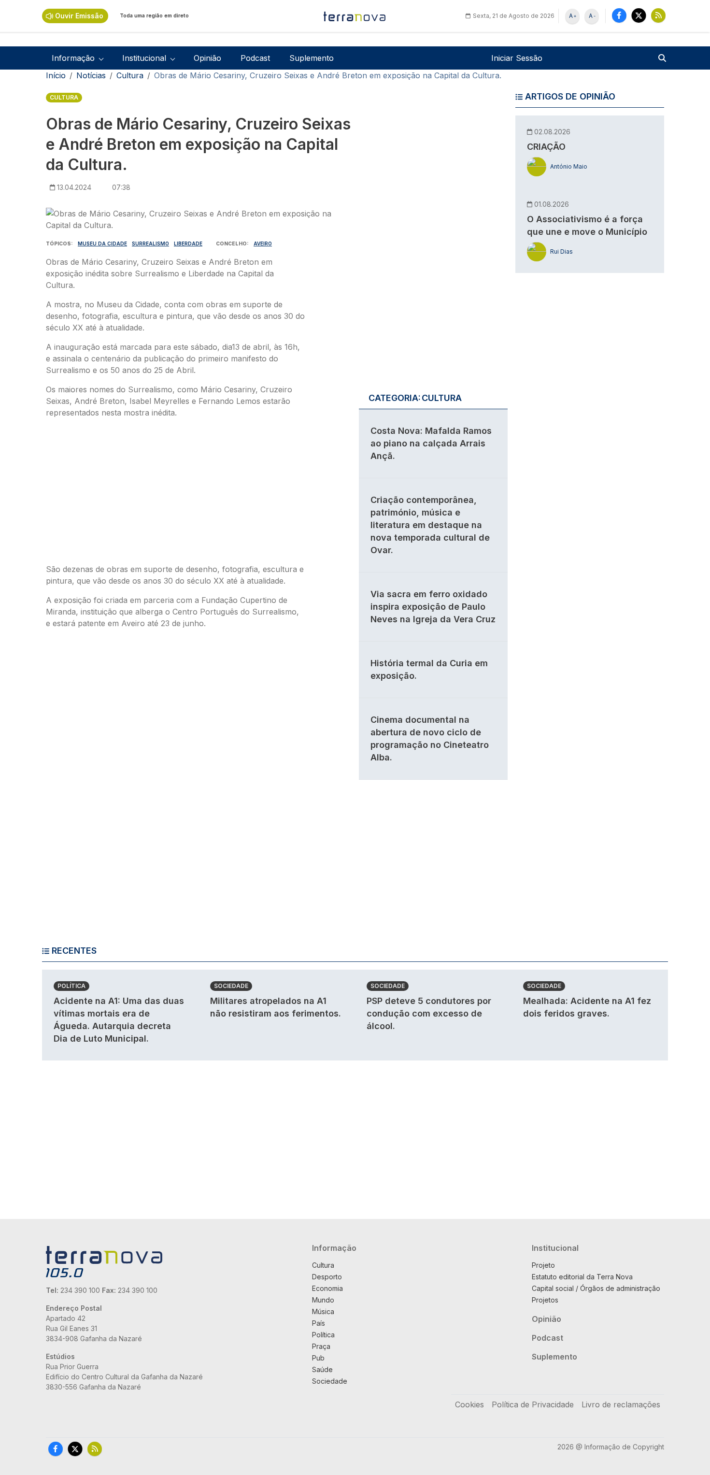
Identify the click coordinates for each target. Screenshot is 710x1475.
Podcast (255, 58)
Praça (321, 1346)
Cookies (469, 1404)
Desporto (327, 1277)
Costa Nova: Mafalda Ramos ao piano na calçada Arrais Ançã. (431, 443)
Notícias (91, 75)
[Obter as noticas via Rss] (658, 15)
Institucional (555, 1248)
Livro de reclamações (621, 1404)
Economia (327, 1288)
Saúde (322, 1369)
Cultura (129, 75)
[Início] (355, 16)
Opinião (207, 58)
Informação (334, 1248)
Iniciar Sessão (516, 58)
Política (71, 985)
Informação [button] (73, 58)
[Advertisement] (175, 493)
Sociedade (231, 985)
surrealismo (150, 243)
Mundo (323, 1300)
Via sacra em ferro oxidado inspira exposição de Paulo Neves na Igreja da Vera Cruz (433, 606)
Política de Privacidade (533, 1404)
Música (323, 1311)
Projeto (543, 1265)
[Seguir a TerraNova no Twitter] (639, 15)
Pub (318, 1358)
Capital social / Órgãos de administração (596, 1288)
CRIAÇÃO (546, 147)
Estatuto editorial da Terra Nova (582, 1277)
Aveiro (263, 243)
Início (56, 75)
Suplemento (311, 58)
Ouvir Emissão (79, 16)
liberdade (188, 243)
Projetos (545, 1300)
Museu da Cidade (102, 243)
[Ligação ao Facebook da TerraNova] (619, 15)
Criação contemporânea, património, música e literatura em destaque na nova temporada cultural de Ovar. (430, 525)
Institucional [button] (144, 58)
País (318, 1323)
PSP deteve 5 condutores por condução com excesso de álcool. (429, 1013)
